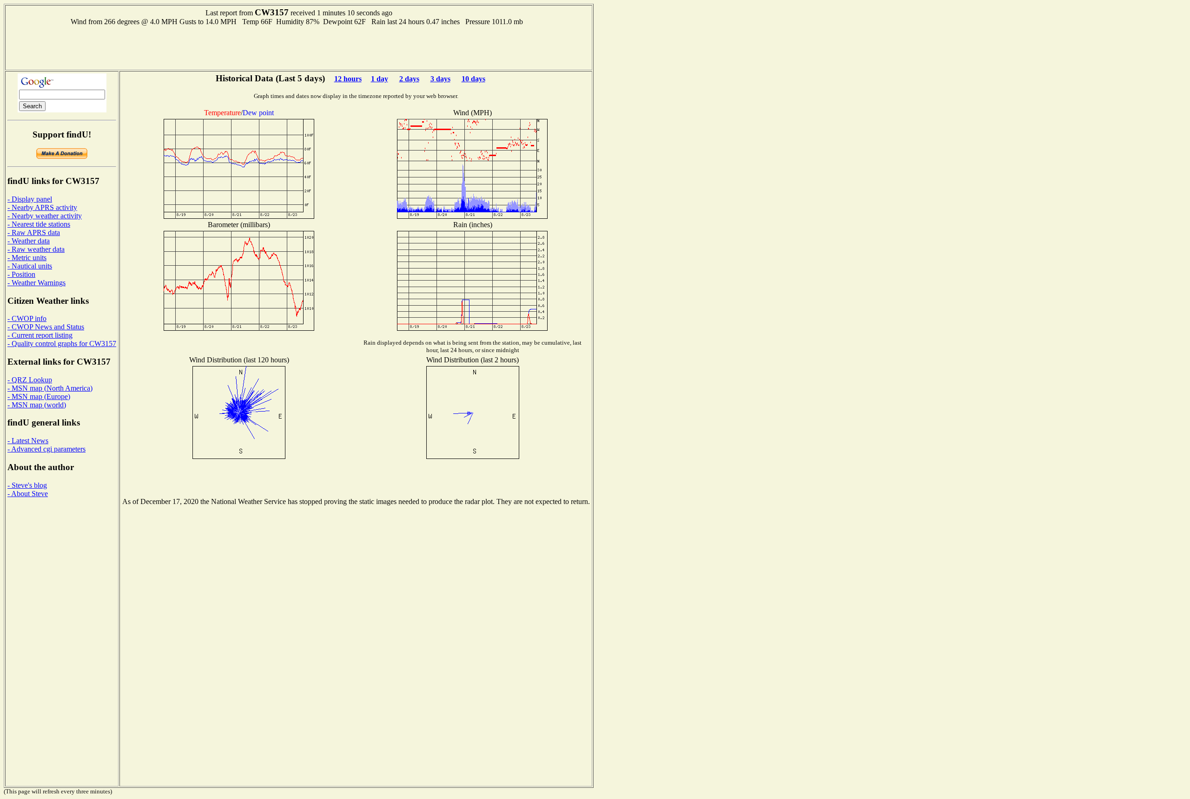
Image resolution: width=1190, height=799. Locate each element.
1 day (379, 79)
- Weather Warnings (36, 283)
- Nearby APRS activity (42, 207)
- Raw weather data (36, 249)
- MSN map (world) (36, 405)
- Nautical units (29, 266)
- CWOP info (26, 318)
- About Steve (27, 494)
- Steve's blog (27, 485)
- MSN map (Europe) (38, 396)
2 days (409, 79)
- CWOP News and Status (45, 327)
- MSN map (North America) (50, 388)
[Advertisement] (299, 47)
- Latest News (27, 441)
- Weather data (28, 241)
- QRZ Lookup (29, 380)
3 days (440, 79)
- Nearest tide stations (38, 224)
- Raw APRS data (33, 232)
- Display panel (29, 199)
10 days (473, 79)
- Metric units (26, 258)
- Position (21, 274)
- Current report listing (40, 335)
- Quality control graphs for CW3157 (61, 343)
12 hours (348, 79)
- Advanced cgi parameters (46, 449)
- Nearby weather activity (44, 216)
